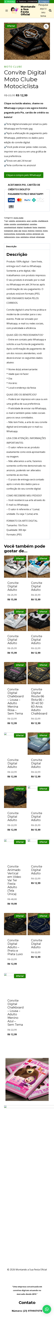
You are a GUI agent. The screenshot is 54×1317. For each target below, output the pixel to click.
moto (45, 231)
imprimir (42, 227)
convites (33, 224)
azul (29, 221)
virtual (32, 237)
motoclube (20, 234)
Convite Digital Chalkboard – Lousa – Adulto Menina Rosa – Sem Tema (15, 701)
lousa (24, 231)
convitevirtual (10, 227)
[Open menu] (6, 10)
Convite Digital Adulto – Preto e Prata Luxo (15, 947)
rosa (18, 237)
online (29, 234)
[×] (46, 1309)
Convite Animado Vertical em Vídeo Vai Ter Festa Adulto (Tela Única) (14, 880)
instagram (8, 231)
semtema (24, 237)
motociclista (9, 234)
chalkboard (43, 221)
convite (13, 224)
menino (38, 231)
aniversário (21, 221)
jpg (19, 231)
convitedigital (23, 224)
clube (6, 224)
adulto (12, 221)
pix (42, 234)
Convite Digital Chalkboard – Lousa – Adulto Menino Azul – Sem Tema (15, 1012)
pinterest (36, 234)
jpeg (16, 231)
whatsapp (40, 237)
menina (31, 231)
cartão (34, 221)
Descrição (11, 246)
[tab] (27, 246)
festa (35, 227)
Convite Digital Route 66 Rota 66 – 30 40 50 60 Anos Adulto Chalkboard (39, 701)
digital (20, 227)
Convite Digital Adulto (13, 586)
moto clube (13, 66)
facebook (28, 227)
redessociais (9, 237)
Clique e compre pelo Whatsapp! (23, 175)
